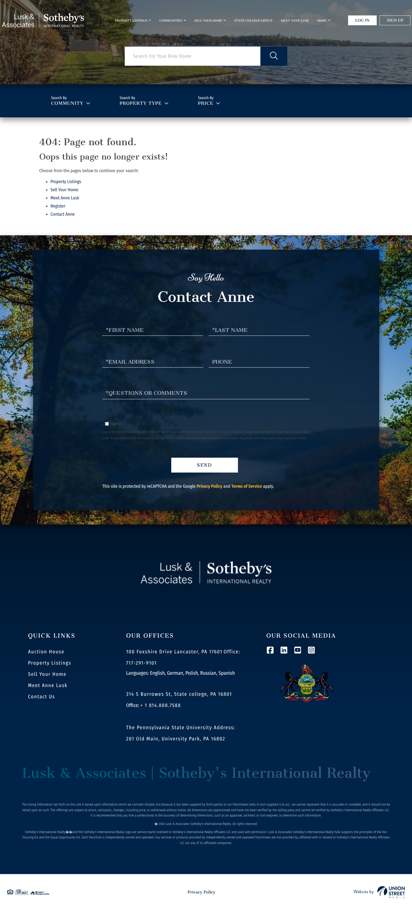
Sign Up (395, 20)
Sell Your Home (64, 190)
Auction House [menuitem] (46, 652)
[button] (273, 56)
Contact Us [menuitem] (41, 697)
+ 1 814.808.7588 (160, 705)
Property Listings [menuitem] (131, 20)
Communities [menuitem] (170, 20)
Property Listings (65, 181)
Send (204, 465)
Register (57, 206)
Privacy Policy (112, 444)
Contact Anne (62, 214)
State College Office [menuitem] (253, 20)
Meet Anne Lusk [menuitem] (295, 20)
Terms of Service (246, 486)
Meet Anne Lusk (64, 198)
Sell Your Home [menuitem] (208, 20)
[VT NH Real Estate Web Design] (379, 892)
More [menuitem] (322, 20)
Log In (362, 20)
